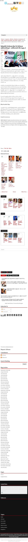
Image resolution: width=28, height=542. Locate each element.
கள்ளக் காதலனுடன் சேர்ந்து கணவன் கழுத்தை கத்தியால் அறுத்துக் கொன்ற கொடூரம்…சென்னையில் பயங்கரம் (13, 300)
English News (4, 476)
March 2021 (3, 440)
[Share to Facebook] (8, 151)
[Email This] (4, 151)
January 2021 (4, 444)
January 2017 (4, 462)
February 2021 (4, 442)
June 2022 (3, 415)
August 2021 (3, 432)
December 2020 (4, 445)
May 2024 (3, 377)
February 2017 (4, 460)
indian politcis (4, 527)
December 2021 (4, 425)
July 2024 (3, 373)
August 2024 (3, 372)
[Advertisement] (14, 23)
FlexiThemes (7, 539)
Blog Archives (15, 275)
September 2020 (4, 450)
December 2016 (4, 464)
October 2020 (4, 449)
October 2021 (3, 429)
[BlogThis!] (5, 151)
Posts (3, 309)
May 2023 (3, 397)
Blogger (21, 303)
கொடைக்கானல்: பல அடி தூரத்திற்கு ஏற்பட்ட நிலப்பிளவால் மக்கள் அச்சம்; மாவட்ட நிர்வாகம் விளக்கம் (12, 489)
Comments (5, 311)
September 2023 (4, 390)
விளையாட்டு (4, 231)
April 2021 (3, 439)
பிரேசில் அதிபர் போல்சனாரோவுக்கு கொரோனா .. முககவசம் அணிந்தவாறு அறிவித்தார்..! (15, 222)
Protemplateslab (17, 541)
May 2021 (3, 437)
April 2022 (3, 418)
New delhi (15, 40)
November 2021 (4, 427)
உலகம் (3, 213)
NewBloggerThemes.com (21, 539)
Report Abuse (5, 349)
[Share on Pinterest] (9, 148)
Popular (3, 275)
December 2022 (4, 405)
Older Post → (24, 191)
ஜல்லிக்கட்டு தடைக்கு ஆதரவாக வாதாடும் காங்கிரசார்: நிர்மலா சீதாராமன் (11, 166)
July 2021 (3, 434)
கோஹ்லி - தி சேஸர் (15, 239)
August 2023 (3, 392)
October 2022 (4, 408)
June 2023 (3, 395)
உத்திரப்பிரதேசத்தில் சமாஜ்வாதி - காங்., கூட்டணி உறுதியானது (19, 165)
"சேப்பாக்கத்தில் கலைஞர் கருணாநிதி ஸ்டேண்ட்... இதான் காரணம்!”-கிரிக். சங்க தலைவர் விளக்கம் (14, 296)
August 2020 (3, 452)
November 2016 (4, 465)
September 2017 (4, 455)
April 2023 (3, 398)
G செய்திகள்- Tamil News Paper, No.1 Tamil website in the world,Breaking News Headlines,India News (14, 534)
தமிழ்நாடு (3, 196)
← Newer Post (4, 191)
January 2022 (4, 423)
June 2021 (3, 435)
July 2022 (3, 413)
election (11, 39)
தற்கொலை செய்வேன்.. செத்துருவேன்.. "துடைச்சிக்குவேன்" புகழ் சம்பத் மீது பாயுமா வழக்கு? (10, 205)
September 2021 (4, 430)
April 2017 (3, 457)
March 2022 (3, 420)
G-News (4, 355)
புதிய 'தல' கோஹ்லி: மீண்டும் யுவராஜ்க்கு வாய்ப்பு (20, 240)
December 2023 (4, 385)
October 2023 (4, 388)
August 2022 (3, 412)
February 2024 (4, 382)
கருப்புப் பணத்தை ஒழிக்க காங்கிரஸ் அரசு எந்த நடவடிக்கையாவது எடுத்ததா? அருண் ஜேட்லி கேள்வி (17, 282)
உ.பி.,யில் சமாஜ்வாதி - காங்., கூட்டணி (11, 185)
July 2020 (3, 454)
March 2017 (3, 459)
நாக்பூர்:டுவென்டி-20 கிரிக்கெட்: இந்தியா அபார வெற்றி (10, 240)
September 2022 (4, 410)
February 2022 (4, 422)
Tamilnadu (3, 523)
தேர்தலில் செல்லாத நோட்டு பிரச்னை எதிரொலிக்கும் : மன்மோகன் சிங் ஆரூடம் (13, 47)
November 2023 (4, 387)
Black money (4, 525)
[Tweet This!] (6, 148)
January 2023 (4, 403)
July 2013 (3, 467)
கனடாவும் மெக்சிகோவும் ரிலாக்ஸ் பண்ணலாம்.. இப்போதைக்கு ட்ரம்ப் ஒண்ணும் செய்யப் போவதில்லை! (20, 222)
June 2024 (3, 375)
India (2, 517)
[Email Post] (2, 151)
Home (2, 39)
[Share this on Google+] (8, 148)
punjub (19, 40)
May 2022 (3, 417)
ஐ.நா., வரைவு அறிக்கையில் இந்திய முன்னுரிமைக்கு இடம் (10, 222)
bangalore (3, 529)
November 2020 (4, 447)
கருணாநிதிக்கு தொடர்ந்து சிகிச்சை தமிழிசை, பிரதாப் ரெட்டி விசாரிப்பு (13, 279)
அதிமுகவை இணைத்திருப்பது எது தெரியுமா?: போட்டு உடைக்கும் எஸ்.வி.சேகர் (15, 205)
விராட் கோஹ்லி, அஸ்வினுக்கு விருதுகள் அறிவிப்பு (6, 240)
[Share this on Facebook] (4, 148)
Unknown (4, 357)
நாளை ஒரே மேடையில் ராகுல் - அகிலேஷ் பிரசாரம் (3, 186)
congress (7, 39)
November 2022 (4, 407)
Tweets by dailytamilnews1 (7, 347)
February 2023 (4, 402)
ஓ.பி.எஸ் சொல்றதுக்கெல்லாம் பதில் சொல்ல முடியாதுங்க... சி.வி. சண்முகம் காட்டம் (20, 205)
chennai (2, 519)
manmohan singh (8, 40)
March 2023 (3, 400)
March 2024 (3, 380)
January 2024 (4, 383)
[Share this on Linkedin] (11, 148)
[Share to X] (7, 151)
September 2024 (4, 370)
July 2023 (3, 393)
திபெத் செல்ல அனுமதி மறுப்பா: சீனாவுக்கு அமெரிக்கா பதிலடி (6, 222)
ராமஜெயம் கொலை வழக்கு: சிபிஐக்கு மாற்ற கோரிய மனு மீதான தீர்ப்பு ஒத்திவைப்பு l (6, 205)
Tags (9, 275)
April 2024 (3, 378)
